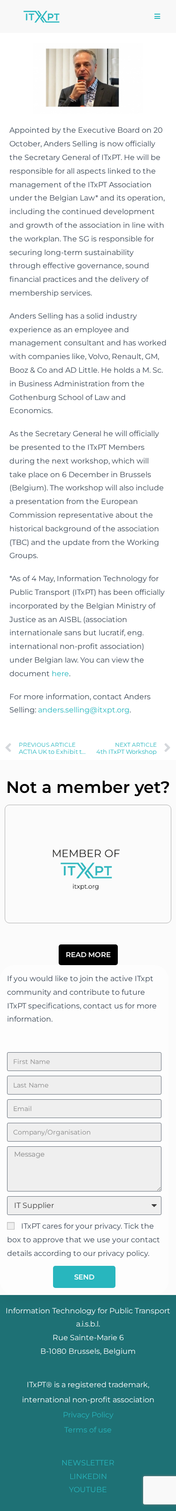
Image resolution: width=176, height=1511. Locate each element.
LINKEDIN (88, 1476)
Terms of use (88, 1429)
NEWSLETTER (88, 1462)
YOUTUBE (88, 1489)
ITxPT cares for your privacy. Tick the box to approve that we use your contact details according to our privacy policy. (83, 1240)
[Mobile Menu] (157, 16)
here (60, 673)
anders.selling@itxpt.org (84, 709)
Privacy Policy (88, 1414)
